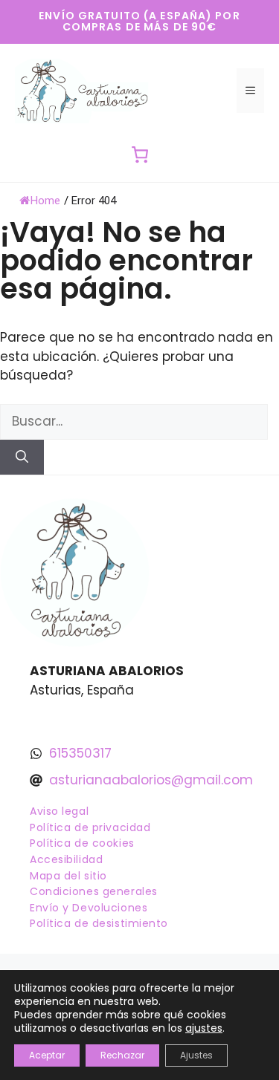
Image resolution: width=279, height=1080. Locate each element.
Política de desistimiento (99, 923)
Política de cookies (82, 843)
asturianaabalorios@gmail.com (151, 780)
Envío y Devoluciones (88, 907)
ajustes (203, 1028)
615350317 (80, 753)
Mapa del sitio (68, 875)
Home (45, 200)
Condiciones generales (94, 891)
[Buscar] (22, 457)
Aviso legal (59, 811)
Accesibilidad (66, 859)
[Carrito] (139, 154)
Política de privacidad (90, 827)
